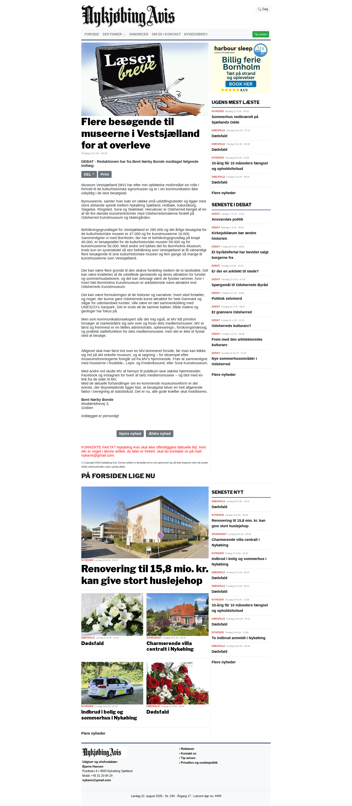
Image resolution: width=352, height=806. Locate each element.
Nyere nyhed (130, 434)
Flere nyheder (224, 193)
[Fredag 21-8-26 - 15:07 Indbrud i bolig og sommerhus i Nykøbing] (112, 683)
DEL (87, 174)
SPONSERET (154, 637)
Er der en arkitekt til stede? (235, 271)
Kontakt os (188, 753)
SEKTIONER (112, 34)
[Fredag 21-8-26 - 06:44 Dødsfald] (177, 683)
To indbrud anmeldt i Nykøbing (238, 638)
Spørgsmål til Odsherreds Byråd (240, 285)
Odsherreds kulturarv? (231, 326)
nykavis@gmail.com (96, 780)
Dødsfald (219, 136)
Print (105, 174)
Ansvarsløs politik (227, 219)
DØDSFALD (218, 130)
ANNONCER (138, 34)
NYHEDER (218, 111)
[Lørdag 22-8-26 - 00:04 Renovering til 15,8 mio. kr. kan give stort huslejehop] (145, 522)
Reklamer (187, 748)
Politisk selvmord (227, 298)
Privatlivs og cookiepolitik (199, 762)
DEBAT (216, 213)
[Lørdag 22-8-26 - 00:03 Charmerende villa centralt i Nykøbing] (177, 614)
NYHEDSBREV (196, 34)
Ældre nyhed (159, 434)
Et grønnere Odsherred (232, 312)
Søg (264, 9)
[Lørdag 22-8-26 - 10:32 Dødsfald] (112, 614)
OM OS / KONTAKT (166, 34)
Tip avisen (260, 34)
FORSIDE (92, 34)
